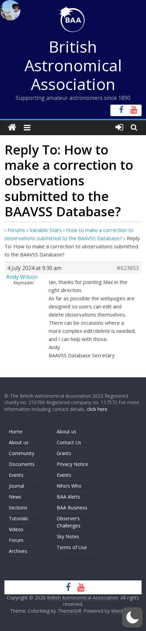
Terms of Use (72, 547)
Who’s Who (69, 486)
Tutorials (18, 518)
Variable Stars (46, 230)
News (15, 496)
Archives (18, 551)
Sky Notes (68, 536)
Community (21, 453)
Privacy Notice (72, 464)
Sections (18, 507)
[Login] (119, 127)
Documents (22, 464)
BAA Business (72, 507)
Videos (16, 529)
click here (97, 409)
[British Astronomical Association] (12, 127)
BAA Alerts (68, 496)
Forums (16, 230)
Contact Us (69, 442)
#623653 (127, 268)
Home (15, 431)
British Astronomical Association (73, 65)
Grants (64, 453)
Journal (16, 486)
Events (16, 475)
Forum (16, 540)
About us (19, 442)
